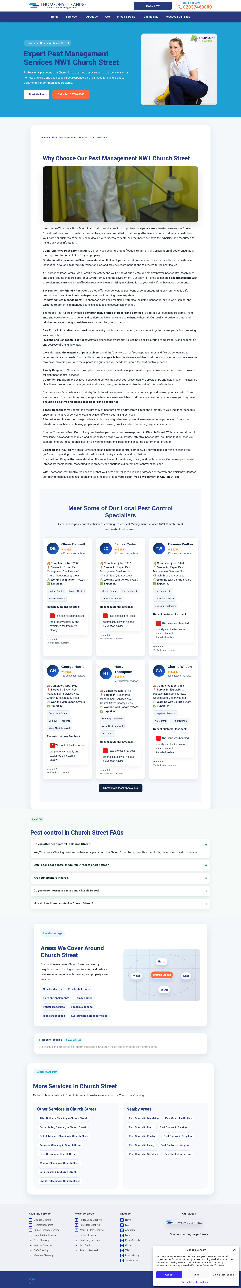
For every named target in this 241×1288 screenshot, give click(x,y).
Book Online (36, 94)
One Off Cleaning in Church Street (60, 1181)
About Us (92, 16)
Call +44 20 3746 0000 (71, 94)
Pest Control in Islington (175, 1145)
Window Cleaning (43, 1245)
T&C (127, 1250)
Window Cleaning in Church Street (60, 1163)
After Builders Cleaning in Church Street (63, 1118)
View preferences (223, 1274)
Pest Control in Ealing (141, 1145)
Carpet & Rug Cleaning (45, 1235)
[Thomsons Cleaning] (57, 6)
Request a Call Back (177, 16)
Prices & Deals (126, 16)
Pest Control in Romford (143, 1136)
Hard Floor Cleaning (90, 1225)
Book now (153, 6)
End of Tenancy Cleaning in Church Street (64, 1136)
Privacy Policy (188, 1282)
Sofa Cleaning (41, 1250)
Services (71, 16)
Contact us (130, 1245)
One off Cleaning (42, 1219)
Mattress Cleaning (43, 1255)
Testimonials (150, 16)
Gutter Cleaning (88, 1235)
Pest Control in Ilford (141, 1127)
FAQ (107, 16)
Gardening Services (90, 1240)
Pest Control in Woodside (144, 1118)
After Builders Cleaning (92, 1230)
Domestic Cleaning (43, 1225)
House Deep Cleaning (91, 1219)
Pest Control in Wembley (143, 1154)
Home (55, 16)
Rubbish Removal (89, 1250)
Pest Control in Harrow (177, 1154)
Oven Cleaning (41, 1240)
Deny (196, 1274)
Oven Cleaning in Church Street (58, 1154)
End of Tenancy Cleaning (47, 1230)
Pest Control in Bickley (178, 1118)
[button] (234, 1250)
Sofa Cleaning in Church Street (58, 1172)
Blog (127, 1235)
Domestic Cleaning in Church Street (60, 1145)
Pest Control (86, 1245)
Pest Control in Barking (173, 1127)
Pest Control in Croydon (178, 1136)
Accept (169, 1274)
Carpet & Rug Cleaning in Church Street (63, 1127)
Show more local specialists (120, 788)
